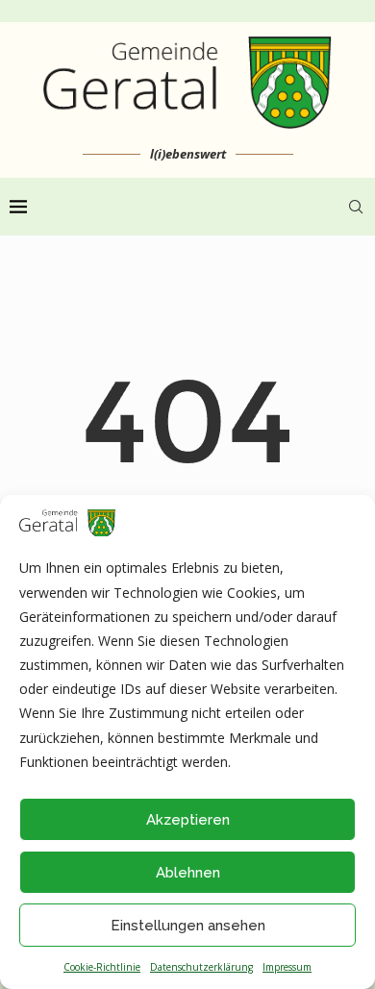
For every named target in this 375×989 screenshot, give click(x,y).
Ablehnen (188, 872)
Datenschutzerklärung (201, 967)
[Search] (355, 207)
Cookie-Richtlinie (101, 967)
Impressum (287, 967)
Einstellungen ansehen (188, 925)
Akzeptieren (188, 819)
